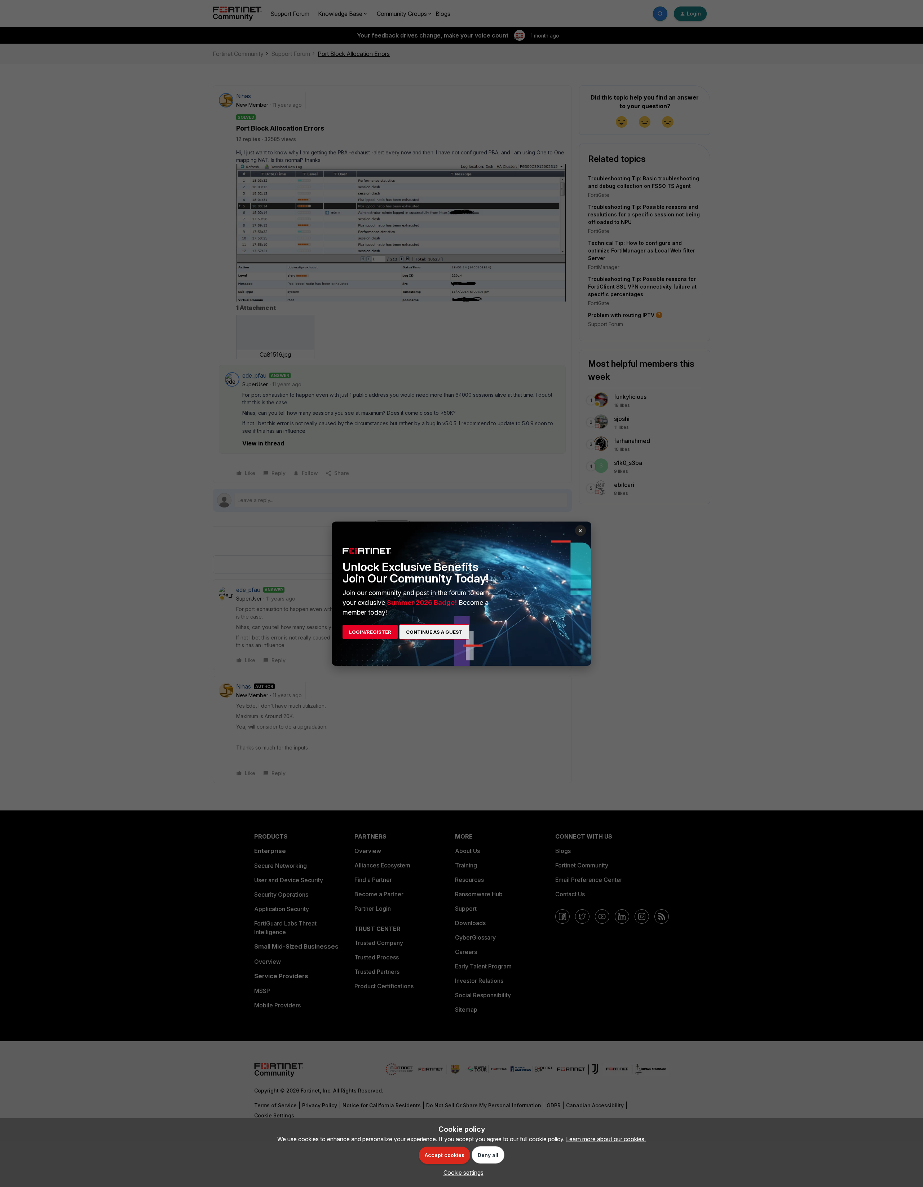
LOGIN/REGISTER (370, 632)
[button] (461, 1172)
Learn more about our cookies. (606, 1139)
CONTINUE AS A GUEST (434, 632)
